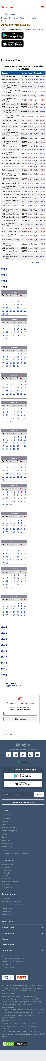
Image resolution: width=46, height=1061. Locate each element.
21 (21, 308)
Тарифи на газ (7, 840)
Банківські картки (8, 827)
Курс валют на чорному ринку (13, 905)
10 (7, 304)
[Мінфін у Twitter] (23, 754)
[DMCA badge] (23, 1044)
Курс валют (6, 815)
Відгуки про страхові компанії (13, 958)
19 (14, 308)
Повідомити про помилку (23, 802)
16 (3, 308)
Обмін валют (6, 898)
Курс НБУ (5, 824)
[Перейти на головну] (7, 7)
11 (11, 304)
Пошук (39, 794)
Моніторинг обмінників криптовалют (15, 853)
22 (25, 308)
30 (3, 314)
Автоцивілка (6, 964)
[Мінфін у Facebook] (8, 754)
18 (11, 308)
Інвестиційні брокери (9, 831)
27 (18, 311)
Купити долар (7, 908)
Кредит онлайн (7, 847)
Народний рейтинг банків (11, 850)
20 (18, 308)
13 (18, 304)
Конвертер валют (8, 843)
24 (7, 311)
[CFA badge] (35, 978)
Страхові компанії (8, 968)
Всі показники (10, 14)
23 (3, 311)
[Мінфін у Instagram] (30, 754)
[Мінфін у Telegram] (15, 754)
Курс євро (5, 821)
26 (14, 311)
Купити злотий (7, 914)
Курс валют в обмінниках (11, 902)
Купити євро (6, 911)
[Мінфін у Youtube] (37, 754)
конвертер (35, 262)
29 (25, 311)
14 (21, 304)
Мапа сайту (9, 734)
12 (14, 304)
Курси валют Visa (13, 685)
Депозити (5, 837)
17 (7, 308)
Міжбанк (5, 834)
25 (11, 311)
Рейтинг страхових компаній (12, 961)
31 (7, 314)
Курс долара (6, 818)
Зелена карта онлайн (10, 955)
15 (25, 304)
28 (21, 311)
